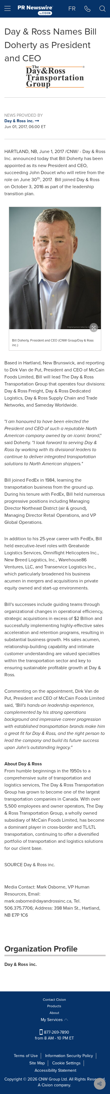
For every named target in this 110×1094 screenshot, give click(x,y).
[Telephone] (87, 9)
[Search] (102, 9)
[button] (55, 77)
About (54, 1012)
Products (54, 1006)
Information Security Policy (69, 1056)
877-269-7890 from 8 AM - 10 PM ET (54, 1035)
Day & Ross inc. (20, 964)
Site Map (37, 1063)
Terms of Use (26, 1056)
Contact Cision (54, 999)
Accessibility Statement (55, 1070)
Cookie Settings (66, 1063)
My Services (52, 1020)
